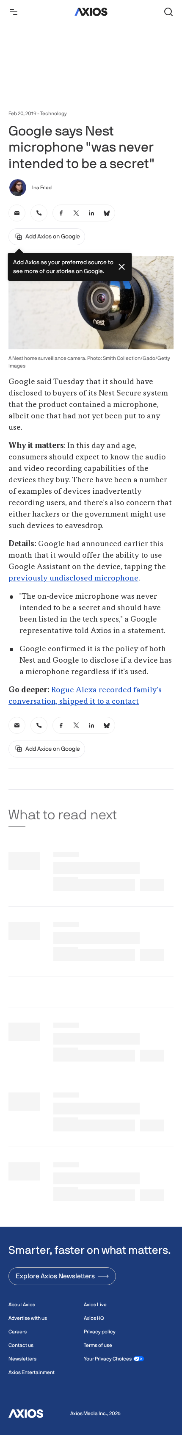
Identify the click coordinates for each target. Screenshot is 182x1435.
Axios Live (95, 1304)
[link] (17, 213)
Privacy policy (100, 1331)
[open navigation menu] (13, 12)
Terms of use (98, 1345)
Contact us (20, 1345)
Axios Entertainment (31, 1372)
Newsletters (22, 1358)
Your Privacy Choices (108, 1358)
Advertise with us (27, 1318)
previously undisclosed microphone (73, 578)
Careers (17, 1331)
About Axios (21, 1304)
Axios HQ (94, 1318)
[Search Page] (168, 12)
